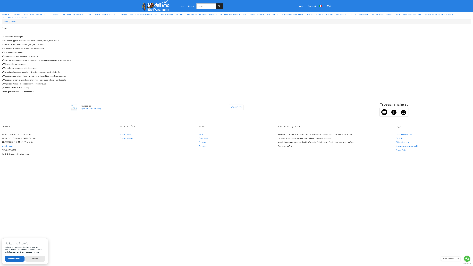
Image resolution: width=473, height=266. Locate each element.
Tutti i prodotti (125, 134)
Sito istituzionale (126, 138)
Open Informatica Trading (91, 108)
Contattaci (203, 146)
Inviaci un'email (7, 146)
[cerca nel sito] (219, 6)
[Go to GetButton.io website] (467, 263)
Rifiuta (35, 259)
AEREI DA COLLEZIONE (11, 14)
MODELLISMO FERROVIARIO (293, 14)
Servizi (13, 21)
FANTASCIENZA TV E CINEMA (172, 14)
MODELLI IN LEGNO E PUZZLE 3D (233, 14)
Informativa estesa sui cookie (407, 146)
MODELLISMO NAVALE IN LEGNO (320, 14)
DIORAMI (123, 14)
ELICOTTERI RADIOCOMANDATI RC (144, 14)
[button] (321, 6)
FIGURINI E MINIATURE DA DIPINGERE (202, 14)
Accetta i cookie (15, 259)
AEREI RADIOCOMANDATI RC (35, 14)
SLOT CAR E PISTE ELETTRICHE (14, 17)
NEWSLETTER (236, 107)
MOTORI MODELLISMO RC (382, 14)
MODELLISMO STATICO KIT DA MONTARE (352, 14)
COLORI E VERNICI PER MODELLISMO (101, 14)
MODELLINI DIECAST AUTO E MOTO (264, 14)
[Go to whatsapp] (467, 259)
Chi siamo (202, 142)
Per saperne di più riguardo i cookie (24, 252)
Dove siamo (203, 138)
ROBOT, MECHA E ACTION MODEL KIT (439, 14)
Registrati (312, 6)
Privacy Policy (401, 150)
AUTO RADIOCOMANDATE (73, 14)
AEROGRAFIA (54, 14)
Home (182, 6)
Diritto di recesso (402, 142)
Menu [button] (190, 6)
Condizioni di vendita (404, 134)
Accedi (301, 6)
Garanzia (399, 138)
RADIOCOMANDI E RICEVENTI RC (408, 14)
